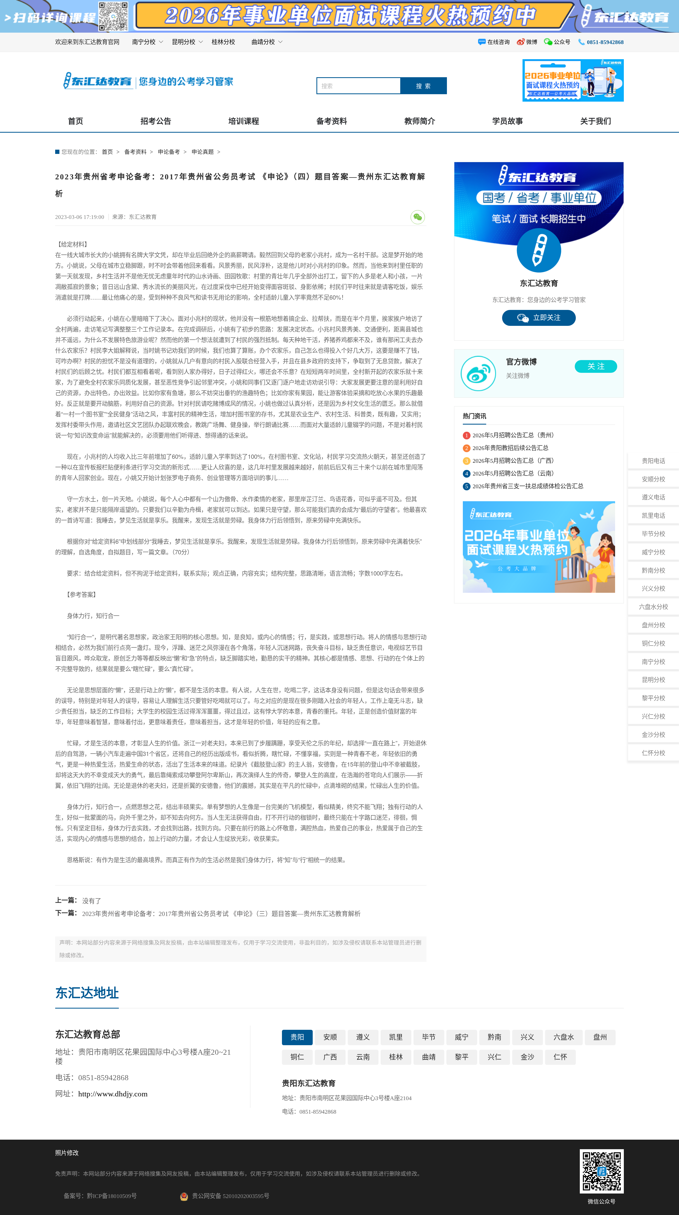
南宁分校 (143, 45)
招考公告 (156, 121)
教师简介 (419, 121)
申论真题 (202, 152)
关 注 (596, 366)
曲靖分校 (263, 42)
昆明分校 (183, 42)
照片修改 (67, 1153)
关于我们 (595, 121)
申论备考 (169, 152)
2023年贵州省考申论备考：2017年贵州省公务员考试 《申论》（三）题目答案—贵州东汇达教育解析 (221, 913)
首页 (75, 121)
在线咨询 (499, 42)
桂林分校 (223, 45)
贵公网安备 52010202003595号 (230, 1196)
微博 (531, 42)
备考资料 (331, 121)
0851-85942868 (605, 42)
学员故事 (507, 121)
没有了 (91, 901)
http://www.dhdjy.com (113, 1093)
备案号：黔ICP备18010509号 (100, 1196)
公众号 (562, 42)
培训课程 (243, 121)
